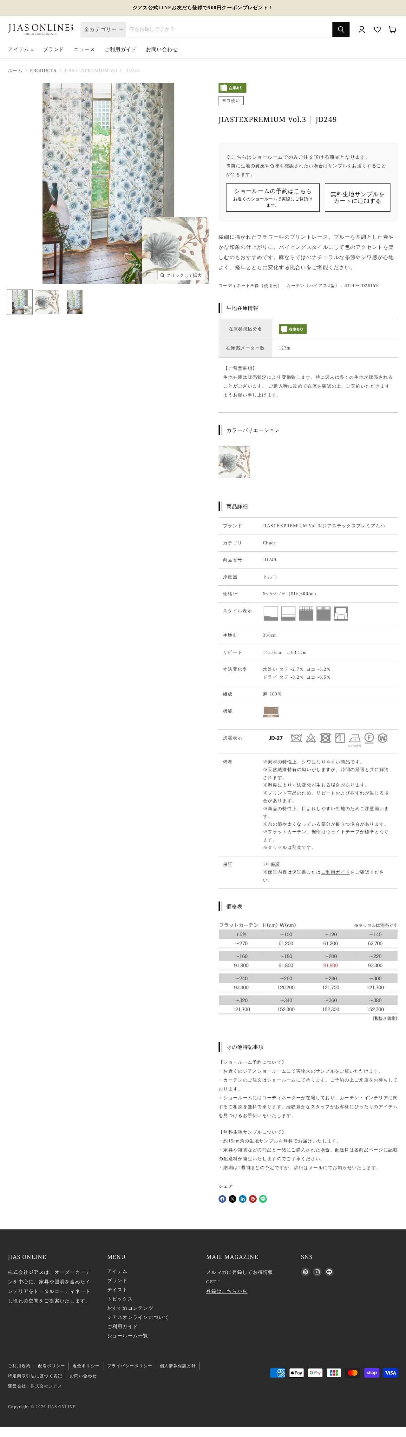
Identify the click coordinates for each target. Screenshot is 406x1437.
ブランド (53, 49)
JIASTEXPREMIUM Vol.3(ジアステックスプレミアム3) (324, 525)
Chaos (269, 543)
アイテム (19, 49)
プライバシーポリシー (130, 1365)
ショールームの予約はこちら (272, 197)
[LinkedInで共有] (242, 1199)
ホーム (15, 70)
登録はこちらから (226, 1291)
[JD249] (234, 484)
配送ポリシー (51, 1365)
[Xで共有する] (232, 1199)
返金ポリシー (86, 1365)
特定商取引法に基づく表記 (35, 1376)
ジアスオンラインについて (138, 1317)
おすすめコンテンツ (130, 1308)
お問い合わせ (162, 49)
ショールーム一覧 (127, 1335)
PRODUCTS (43, 70)
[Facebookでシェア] (222, 1199)
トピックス (120, 1298)
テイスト (117, 1289)
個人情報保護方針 (178, 1365)
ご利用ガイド (120, 49)
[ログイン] (361, 29)
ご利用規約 (19, 1365)
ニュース (84, 49)
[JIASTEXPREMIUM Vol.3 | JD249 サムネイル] (19, 302)
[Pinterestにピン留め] (253, 1199)
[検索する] (341, 29)
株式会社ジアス (46, 1386)
